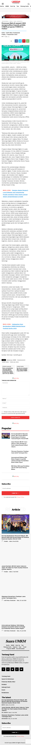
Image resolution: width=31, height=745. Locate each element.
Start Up (17, 645)
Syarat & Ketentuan (8, 679)
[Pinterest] (24, 41)
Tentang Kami (6, 676)
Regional (15, 647)
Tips (22, 645)
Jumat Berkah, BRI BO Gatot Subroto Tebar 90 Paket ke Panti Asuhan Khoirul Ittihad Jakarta (19, 444)
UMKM (12, 645)
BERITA (3, 704)
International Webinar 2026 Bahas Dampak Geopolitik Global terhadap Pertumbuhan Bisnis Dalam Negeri (20, 460)
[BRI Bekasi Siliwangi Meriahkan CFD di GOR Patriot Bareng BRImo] (6, 467)
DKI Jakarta (18, 21)
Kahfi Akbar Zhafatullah (13, 32)
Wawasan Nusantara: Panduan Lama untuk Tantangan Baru (20, 452)
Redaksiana (5, 692)
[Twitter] (20, 41)
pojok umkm (5, 362)
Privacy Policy (20, 497)
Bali (11, 21)
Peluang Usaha (7, 647)
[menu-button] (3, 4)
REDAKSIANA (5, 718)
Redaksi (6, 541)
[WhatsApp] (27, 41)
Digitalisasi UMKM (11, 360)
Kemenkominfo (21, 360)
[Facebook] (16, 41)
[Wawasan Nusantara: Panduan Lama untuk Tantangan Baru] (6, 452)
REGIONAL (5, 21)
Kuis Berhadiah (20, 648)
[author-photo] (3, 541)
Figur (20, 647)
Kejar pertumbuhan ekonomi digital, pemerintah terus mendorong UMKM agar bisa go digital (7, 370)
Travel (24, 647)
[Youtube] (21, 669)
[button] (28, 4)
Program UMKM (11, 648)
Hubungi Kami (6, 687)
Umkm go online (14, 362)
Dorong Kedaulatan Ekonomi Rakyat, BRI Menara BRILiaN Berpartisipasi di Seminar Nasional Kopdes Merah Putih (19, 436)
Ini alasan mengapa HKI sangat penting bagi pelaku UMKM (22, 369)
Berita (8, 645)
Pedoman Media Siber (8, 681)
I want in (14, 493)
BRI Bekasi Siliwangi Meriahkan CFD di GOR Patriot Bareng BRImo (20, 467)
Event (3, 690)
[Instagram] (8, 669)
